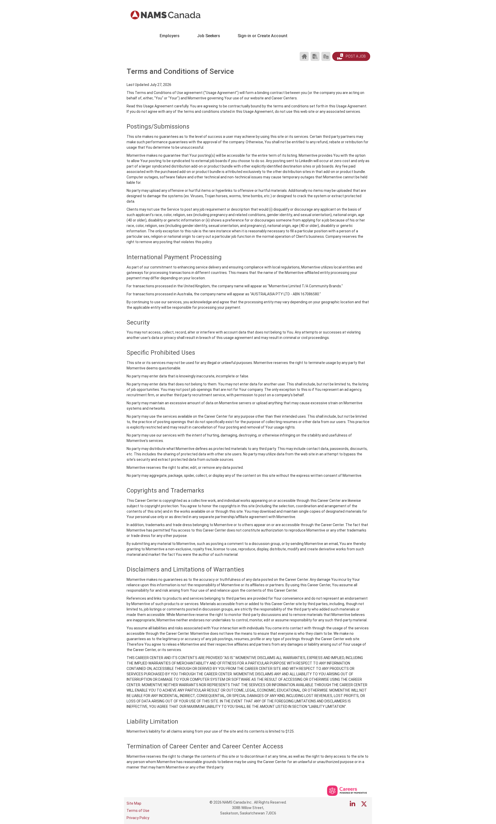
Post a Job (355, 56)
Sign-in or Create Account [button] (263, 35)
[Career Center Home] (304, 56)
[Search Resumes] (315, 56)
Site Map (134, 803)
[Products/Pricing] (325, 56)
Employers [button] (170, 35)
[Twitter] (364, 804)
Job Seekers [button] (208, 35)
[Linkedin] (352, 804)
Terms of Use (138, 811)
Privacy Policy (138, 818)
